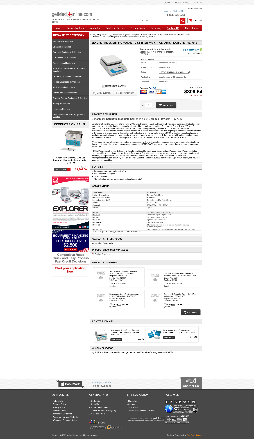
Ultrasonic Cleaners (61, 109)
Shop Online (61, 167)
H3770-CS (96, 225)
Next (200, 335)
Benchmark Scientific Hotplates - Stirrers (175, 35)
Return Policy (58, 401)
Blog (187, 2)
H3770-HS (96, 212)
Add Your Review (147, 59)
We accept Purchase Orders (65, 420)
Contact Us (197, 2)
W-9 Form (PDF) (98, 414)
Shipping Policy (59, 404)
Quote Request (127, 93)
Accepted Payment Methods (65, 417)
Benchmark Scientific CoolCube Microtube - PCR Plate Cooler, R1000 (179, 331)
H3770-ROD (96, 222)
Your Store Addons (194, 435)
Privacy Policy (59, 407)
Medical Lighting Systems (64, 87)
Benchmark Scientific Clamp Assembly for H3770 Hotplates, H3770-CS (125, 295)
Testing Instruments (61, 103)
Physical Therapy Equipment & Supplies (70, 98)
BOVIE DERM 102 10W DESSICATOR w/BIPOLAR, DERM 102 (70, 159)
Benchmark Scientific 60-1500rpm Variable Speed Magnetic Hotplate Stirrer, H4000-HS (124, 332)
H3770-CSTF (97, 229)
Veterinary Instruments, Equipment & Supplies (69, 115)
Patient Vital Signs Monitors (65, 93)
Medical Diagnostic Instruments (66, 82)
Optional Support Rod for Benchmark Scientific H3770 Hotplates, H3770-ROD (180, 274)
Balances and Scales (62, 47)
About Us (95, 404)
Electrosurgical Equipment (64, 63)
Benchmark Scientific (149, 35)
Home (167, 2)
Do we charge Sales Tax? (101, 407)
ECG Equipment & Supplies (64, 58)
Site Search (133, 407)
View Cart (197, 20)
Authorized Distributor (194, 53)
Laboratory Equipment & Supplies (67, 76)
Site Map (178, 2)
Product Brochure (102, 254)
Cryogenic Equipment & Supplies (67, 52)
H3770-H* (96, 217)
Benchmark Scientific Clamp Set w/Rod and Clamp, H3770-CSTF (180, 295)
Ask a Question (104, 93)
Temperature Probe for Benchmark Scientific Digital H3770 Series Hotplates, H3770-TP (124, 273)
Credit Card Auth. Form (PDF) (103, 410)
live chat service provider (194, 8)
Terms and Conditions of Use (141, 410)
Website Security (60, 410)
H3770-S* (96, 215)
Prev (93, 335)
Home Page (133, 401)
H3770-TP (96, 220)
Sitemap (131, 404)
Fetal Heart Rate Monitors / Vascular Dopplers (69, 69)
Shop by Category (104, 35)
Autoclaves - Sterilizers (63, 41)
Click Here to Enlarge (115, 86)
